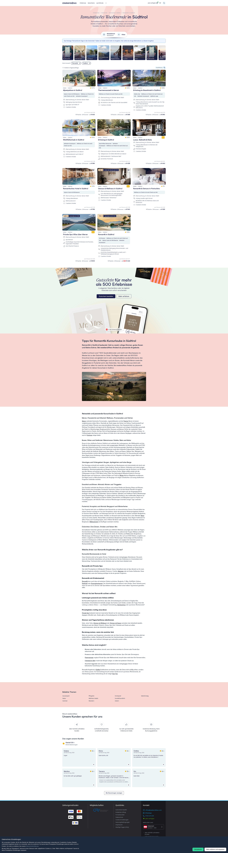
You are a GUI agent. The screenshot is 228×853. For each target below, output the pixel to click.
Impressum (119, 825)
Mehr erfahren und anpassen (215, 849)
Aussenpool (66, 696)
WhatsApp (148, 813)
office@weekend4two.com (153, 810)
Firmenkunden (120, 815)
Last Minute (99, 3)
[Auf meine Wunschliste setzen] (93, 72)
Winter (122, 475)
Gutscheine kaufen (121, 810)
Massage (120, 571)
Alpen (142, 515)
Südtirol (98, 669)
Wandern (91, 701)
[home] (69, 3)
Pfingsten (91, 696)
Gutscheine (91, 3)
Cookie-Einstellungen (122, 820)
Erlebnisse (83, 3)
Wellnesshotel (94, 522)
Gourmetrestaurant (97, 583)
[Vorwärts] (165, 52)
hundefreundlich (120, 698)
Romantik (85, 581)
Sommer (89, 435)
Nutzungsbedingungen (123, 822)
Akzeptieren (198, 849)
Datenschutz (119, 817)
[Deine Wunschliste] (160, 3)
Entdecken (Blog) (121, 812)
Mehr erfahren (123, 296)
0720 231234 (149, 816)
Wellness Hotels (93, 698)
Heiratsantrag (121, 605)
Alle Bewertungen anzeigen (114, 793)
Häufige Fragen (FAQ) (122, 827)
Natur (64, 698)
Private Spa (85, 613)
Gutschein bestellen (106, 296)
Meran (84, 421)
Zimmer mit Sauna (115, 623)
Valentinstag (145, 696)
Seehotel (84, 583)
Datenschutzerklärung (32, 846)
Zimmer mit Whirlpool (99, 623)
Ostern (117, 701)
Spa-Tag (115, 674)
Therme (125, 421)
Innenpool (118, 696)
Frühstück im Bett (90, 660)
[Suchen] (164, 3)
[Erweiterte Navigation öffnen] (106, 3)
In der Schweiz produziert (115, 329)
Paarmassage (89, 657)
